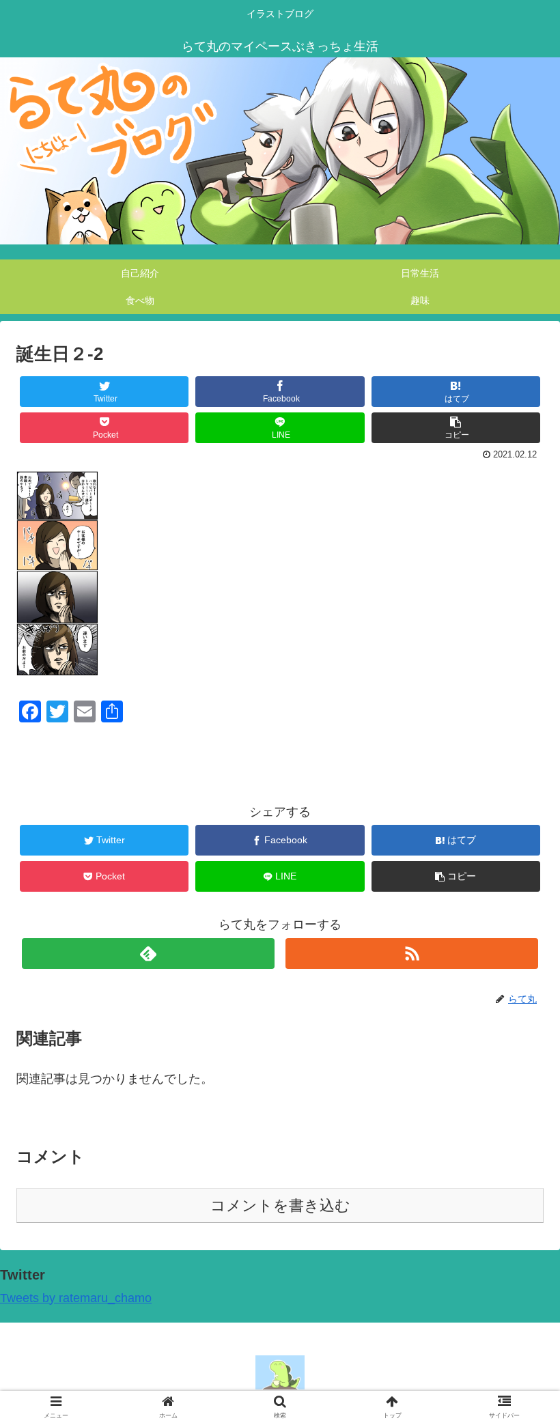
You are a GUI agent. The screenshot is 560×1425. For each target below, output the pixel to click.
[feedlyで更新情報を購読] (148, 953)
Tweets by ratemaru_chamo (76, 1298)
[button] (518, 1205)
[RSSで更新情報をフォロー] (412, 953)
